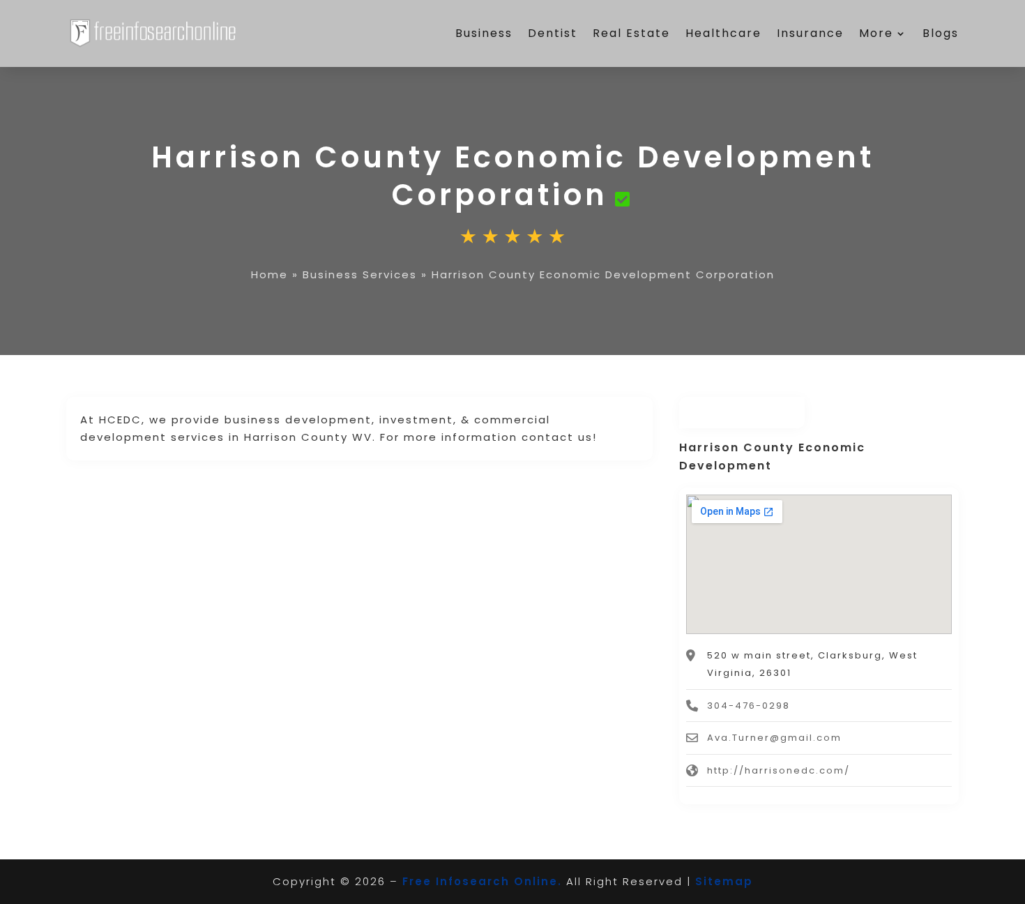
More (876, 33)
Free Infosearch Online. (482, 881)
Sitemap (724, 881)
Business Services (360, 274)
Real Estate (631, 33)
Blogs (940, 33)
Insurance (810, 33)
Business (483, 33)
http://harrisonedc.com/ (778, 770)
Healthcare (723, 33)
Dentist (552, 33)
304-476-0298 (748, 705)
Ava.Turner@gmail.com (774, 737)
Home (269, 274)
